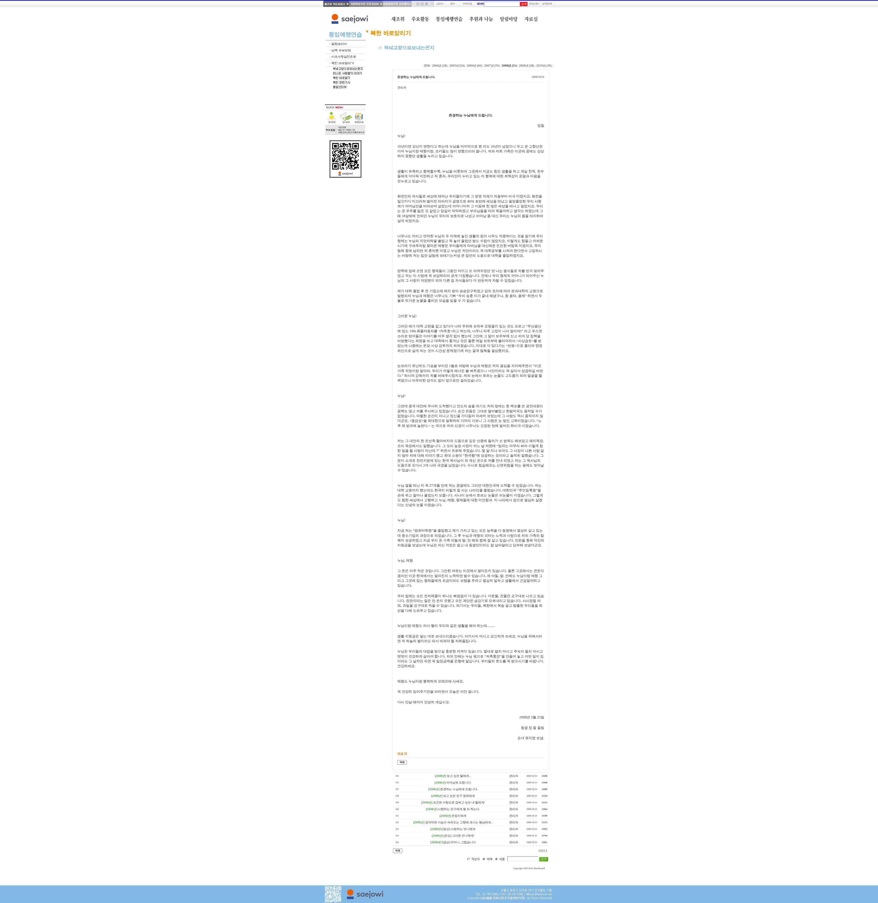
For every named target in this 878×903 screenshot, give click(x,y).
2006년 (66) (474, 65)
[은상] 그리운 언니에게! (459, 835)
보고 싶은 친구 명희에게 (459, 796)
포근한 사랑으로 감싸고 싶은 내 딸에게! (459, 802)
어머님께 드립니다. (458, 782)
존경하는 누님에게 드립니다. (459, 789)
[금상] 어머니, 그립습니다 (459, 842)
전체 (427, 65)
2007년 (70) (491, 65)
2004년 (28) (439, 65)
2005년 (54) (457, 65)
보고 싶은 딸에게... (459, 776)
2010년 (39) (543, 65)
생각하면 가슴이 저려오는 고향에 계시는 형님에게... (459, 822)
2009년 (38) (526, 65)
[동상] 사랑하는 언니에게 (458, 829)
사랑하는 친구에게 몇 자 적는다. (459, 809)
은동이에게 (459, 815)
